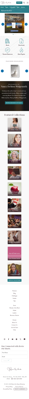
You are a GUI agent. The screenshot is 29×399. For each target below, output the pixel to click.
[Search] (2, 10)
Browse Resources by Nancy (14, 103)
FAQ (14, 330)
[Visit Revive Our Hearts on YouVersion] (24, 339)
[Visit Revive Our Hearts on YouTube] (12, 339)
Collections (12, 7)
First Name (5, 352)
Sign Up (6, 360)
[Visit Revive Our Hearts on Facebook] (8, 339)
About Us (14, 322)
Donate (19, 2)
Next (26, 24)
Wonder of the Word (14, 308)
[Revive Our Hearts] (6, 3)
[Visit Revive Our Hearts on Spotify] (16, 339)
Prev (2, 24)
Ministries (18, 384)
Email (3, 357)
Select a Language (20, 389)
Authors (23, 7)
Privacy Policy (9, 387)
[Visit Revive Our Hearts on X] (20, 339)
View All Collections (14, 280)
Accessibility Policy (7, 389)
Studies (14, 298)
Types (18, 7)
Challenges (14, 296)
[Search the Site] (24, 3)
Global (14, 310)
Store (14, 305)
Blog (14, 293)
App (14, 301)
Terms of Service (19, 387)
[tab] (13, 34)
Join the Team (14, 327)
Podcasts (14, 291)
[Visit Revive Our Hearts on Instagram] (4, 339)
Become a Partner (14, 315)
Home (2, 7)
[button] (27, 3)
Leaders (14, 313)
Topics (6, 7)
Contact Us (14, 325)
